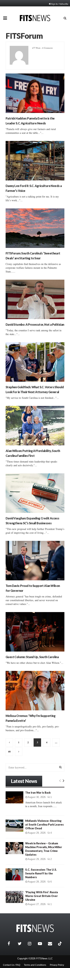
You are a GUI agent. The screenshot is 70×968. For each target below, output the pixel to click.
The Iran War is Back (38, 792)
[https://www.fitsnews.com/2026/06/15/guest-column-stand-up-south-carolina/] (35, 632)
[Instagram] (32, 943)
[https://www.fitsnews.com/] (35, 928)
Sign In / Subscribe (59, 3)
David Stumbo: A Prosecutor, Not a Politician (35, 324)
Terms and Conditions (35, 965)
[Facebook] (12, 943)
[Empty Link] (60, 780)
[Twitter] (22, 943)
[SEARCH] (60, 767)
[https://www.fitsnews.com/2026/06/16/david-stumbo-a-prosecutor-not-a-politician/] (35, 299)
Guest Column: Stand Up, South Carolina (32, 657)
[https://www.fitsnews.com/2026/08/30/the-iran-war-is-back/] (14, 797)
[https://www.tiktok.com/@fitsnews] (60, 943)
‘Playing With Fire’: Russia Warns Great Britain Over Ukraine (41, 896)
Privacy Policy (57, 965)
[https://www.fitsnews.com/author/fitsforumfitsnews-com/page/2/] (9, 742)
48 (9, 751)
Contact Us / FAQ (11, 965)
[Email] (52, 943)
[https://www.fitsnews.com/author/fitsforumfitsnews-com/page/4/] (18, 752)
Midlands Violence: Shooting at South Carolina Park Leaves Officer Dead (44, 824)
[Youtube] (42, 943)
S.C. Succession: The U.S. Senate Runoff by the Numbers (41, 873)
